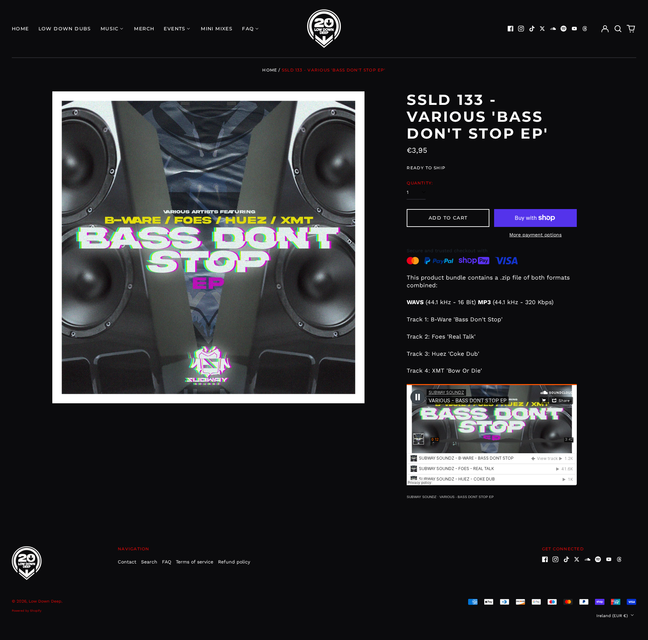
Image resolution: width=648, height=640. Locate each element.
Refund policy (234, 561)
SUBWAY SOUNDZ (421, 497)
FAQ (166, 561)
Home (20, 29)
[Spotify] (564, 29)
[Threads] (585, 29)
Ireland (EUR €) (612, 615)
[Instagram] (521, 29)
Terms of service (194, 561)
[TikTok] (532, 29)
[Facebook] (511, 29)
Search (149, 561)
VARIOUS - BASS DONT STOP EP (466, 497)
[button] (618, 28)
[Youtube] (574, 29)
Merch (144, 29)
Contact (127, 561)
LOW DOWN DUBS (64, 29)
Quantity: (420, 182)
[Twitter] (542, 29)
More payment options (535, 234)
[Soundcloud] (553, 29)
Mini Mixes (217, 29)
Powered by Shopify (27, 610)
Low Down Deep (45, 601)
